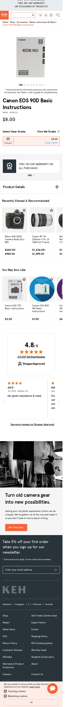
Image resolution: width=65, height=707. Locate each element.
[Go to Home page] (4, 15)
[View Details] (14, 227)
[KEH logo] (14, 589)
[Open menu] (58, 15)
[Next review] (58, 402)
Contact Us (37, 674)
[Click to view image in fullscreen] (31, 57)
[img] (31, 352)
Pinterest (37, 604)
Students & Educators (42, 657)
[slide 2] (34, 175)
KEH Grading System (42, 643)
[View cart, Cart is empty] (51, 15)
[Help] (40, 15)
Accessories (22, 22)
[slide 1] (30, 175)
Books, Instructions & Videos (43, 22)
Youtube (49, 604)
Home (5, 22)
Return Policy (10, 643)
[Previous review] (3, 402)
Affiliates (7, 657)
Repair (6, 622)
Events (34, 629)
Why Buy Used (38, 650)
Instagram (19, 604)
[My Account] (46, 15)
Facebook (7, 604)
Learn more (35, 687)
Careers (7, 674)
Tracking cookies (17, 691)
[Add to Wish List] (24, 210)
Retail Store (9, 629)
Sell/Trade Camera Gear (44, 615)
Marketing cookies (17, 696)
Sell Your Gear (16, 527)
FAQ (5, 636)
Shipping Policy (39, 636)
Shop (12, 22)
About (34, 663)
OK (31, 702)
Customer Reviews (12, 650)
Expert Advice (38, 622)
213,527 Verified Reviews (31, 356)
